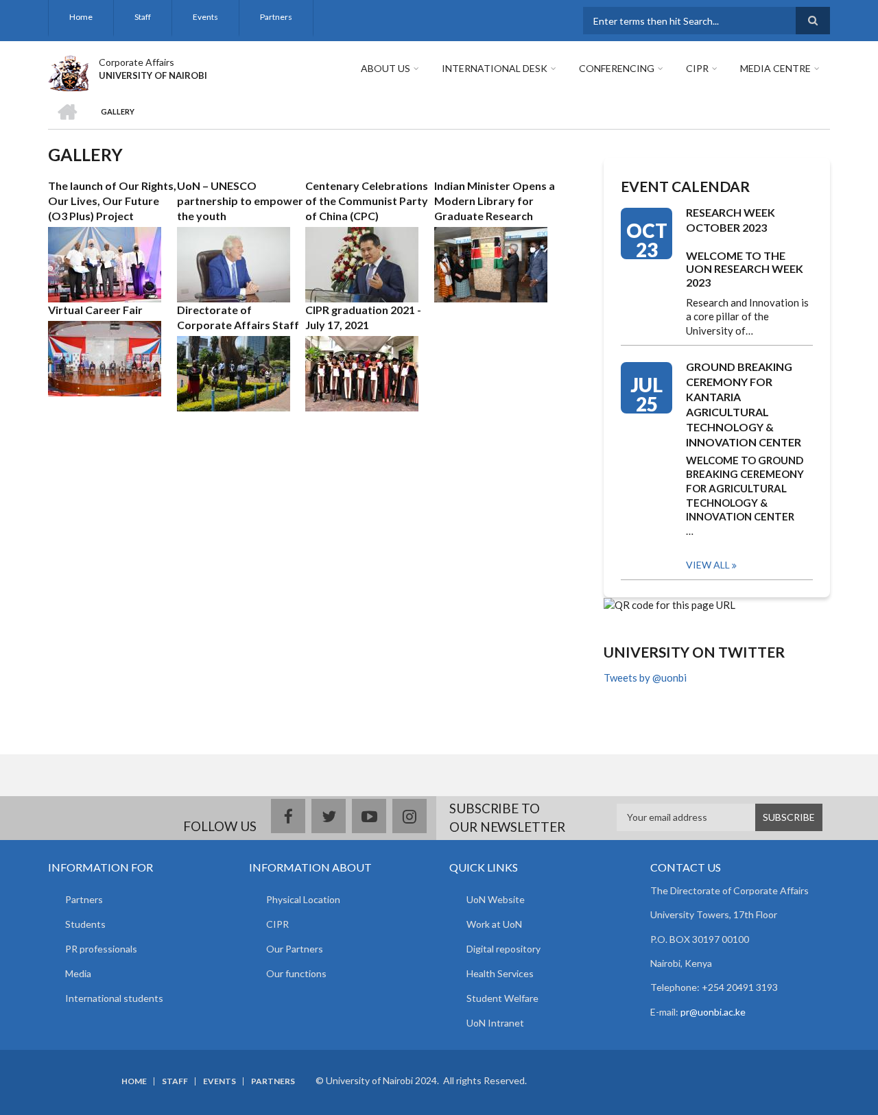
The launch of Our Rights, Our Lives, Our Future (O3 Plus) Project (112, 200)
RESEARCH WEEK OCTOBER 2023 (730, 220)
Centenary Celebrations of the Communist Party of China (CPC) (366, 200)
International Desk (494, 68)
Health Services (500, 973)
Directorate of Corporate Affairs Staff (238, 317)
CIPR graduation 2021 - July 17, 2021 (363, 317)
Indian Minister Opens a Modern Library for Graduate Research (494, 200)
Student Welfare (502, 998)
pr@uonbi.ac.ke (713, 1012)
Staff (142, 17)
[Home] (68, 71)
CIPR (697, 68)
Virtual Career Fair (95, 309)
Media (78, 973)
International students (114, 998)
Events (205, 17)
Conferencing (616, 68)
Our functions (296, 973)
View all (708, 565)
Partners (276, 17)
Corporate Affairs (136, 62)
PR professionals (101, 949)
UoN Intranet (495, 1023)
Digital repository (503, 949)
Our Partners (294, 949)
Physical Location (303, 899)
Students (85, 924)
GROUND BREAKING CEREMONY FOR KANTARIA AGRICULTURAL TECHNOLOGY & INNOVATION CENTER (743, 404)
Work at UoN (494, 924)
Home (81, 17)
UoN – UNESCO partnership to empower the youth (240, 200)
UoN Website (495, 899)
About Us (385, 68)
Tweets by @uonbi (645, 677)
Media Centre (775, 68)
